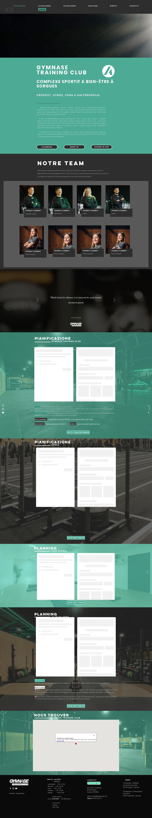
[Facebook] (3, 405)
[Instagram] (3, 409)
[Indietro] (38, 300)
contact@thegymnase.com (99, 796)
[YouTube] (3, 412)
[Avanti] (114, 300)
